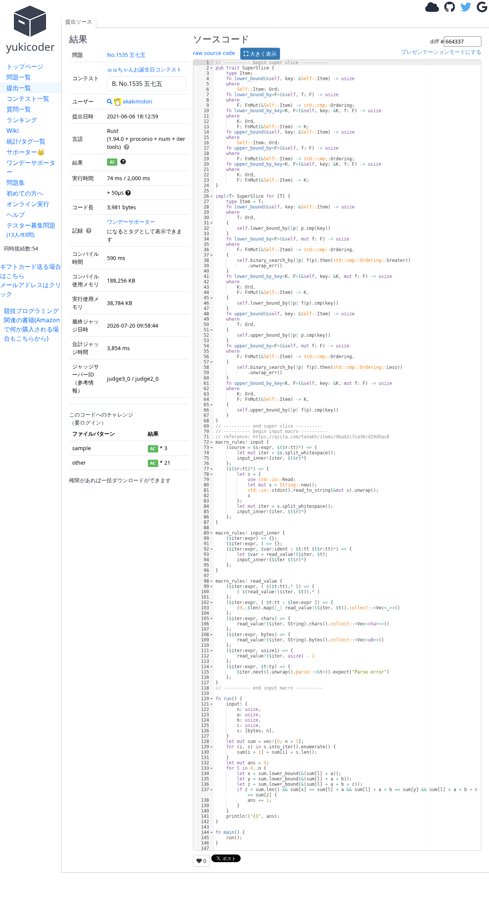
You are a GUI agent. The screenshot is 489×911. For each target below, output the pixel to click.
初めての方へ (24, 193)
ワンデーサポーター (30, 167)
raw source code (214, 53)
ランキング (21, 120)
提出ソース (78, 21)
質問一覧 (18, 109)
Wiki (12, 130)
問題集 (15, 182)
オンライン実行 (27, 204)
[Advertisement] (32, 457)
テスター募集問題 (30, 229)
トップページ (24, 66)
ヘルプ (15, 214)
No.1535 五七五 (126, 54)
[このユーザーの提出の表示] (109, 101)
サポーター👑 (25, 152)
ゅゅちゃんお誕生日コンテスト (144, 69)
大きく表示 (262, 53)
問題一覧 (18, 77)
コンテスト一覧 (27, 98)
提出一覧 (18, 88)
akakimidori (137, 101)
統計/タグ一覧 (25, 141)
